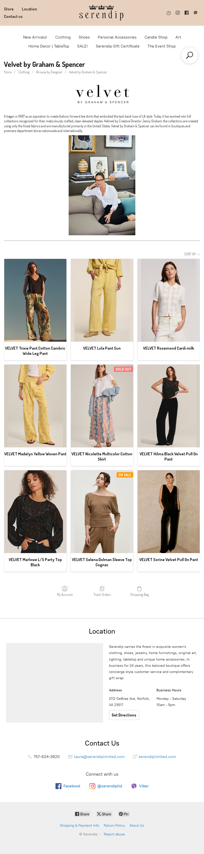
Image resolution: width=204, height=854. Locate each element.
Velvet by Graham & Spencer (88, 72)
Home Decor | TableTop (48, 46)
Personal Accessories (117, 37)
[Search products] (189, 55)
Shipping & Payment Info (79, 825)
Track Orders (102, 594)
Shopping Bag (139, 594)
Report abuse (114, 834)
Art (178, 37)
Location (29, 8)
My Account (65, 594)
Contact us (13, 16)
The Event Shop (162, 46)
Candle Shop (156, 37)
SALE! (82, 46)
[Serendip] (102, 13)
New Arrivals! (35, 37)
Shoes (84, 37)
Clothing (63, 37)
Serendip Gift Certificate (118, 46)
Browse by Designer (49, 72)
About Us (136, 825)
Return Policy (114, 825)
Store (9, 8)
